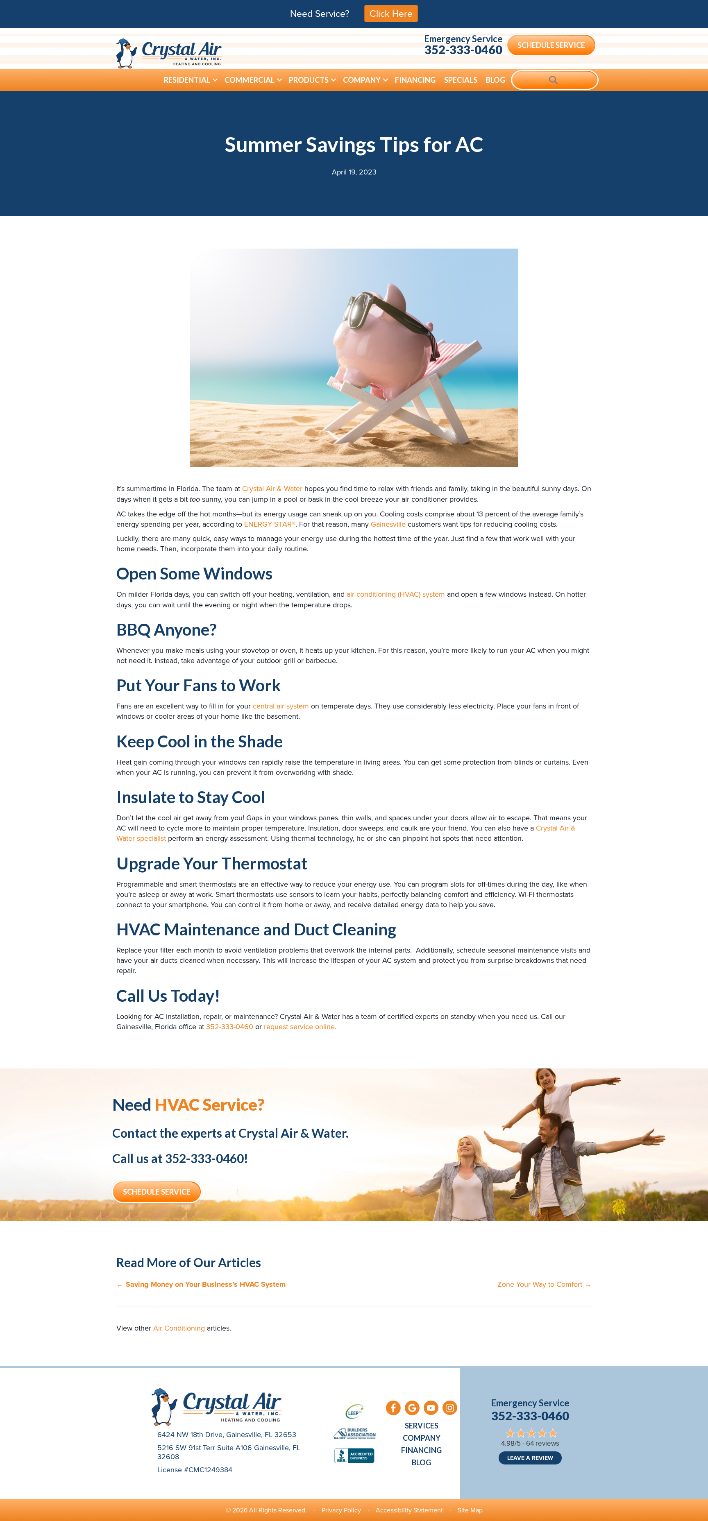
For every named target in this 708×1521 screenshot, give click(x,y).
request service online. (300, 1026)
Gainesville (388, 524)
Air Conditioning (179, 1328)
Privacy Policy (341, 1509)
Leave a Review (530, 1458)
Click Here (391, 13)
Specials (460, 79)
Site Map (470, 1509)
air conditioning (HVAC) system (396, 594)
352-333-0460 (463, 49)
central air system (281, 706)
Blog (495, 79)
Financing (415, 79)
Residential (187, 79)
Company (362, 79)
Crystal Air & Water (272, 488)
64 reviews (542, 1443)
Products (309, 79)
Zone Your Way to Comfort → (544, 1284)
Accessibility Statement (409, 1509)
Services (421, 1425)
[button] (215, 79)
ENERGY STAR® (269, 524)
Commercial (250, 79)
